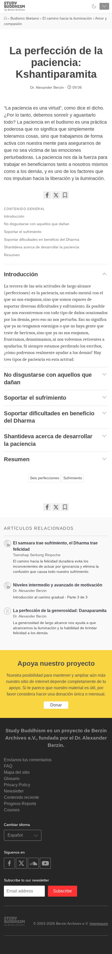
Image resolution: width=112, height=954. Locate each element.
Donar (56, 705)
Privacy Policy (17, 785)
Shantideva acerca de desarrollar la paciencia (41, 247)
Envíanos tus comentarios (28, 760)
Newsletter (14, 791)
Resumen (12, 255)
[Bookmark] (65, 195)
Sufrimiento (72, 478)
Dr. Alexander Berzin (47, 87)
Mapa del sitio (17, 772)
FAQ (8, 766)
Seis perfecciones (44, 478)
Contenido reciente (21, 797)
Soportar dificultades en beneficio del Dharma (41, 239)
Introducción (14, 216)
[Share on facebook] (47, 195)
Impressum (99, 923)
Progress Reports (20, 803)
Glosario (12, 778)
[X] (56, 195)
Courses (12, 810)
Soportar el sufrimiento (22, 232)
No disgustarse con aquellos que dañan (36, 224)
